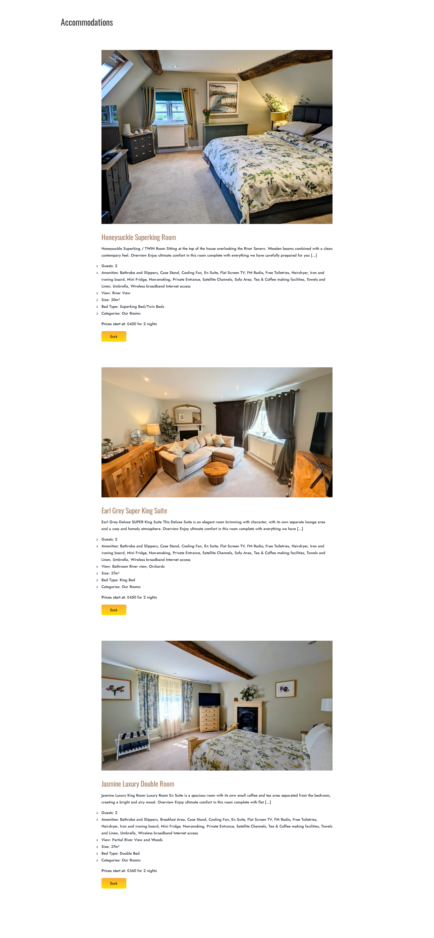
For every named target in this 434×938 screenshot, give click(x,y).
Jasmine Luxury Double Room (137, 784)
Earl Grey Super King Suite (134, 510)
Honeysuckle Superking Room (138, 237)
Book (114, 336)
